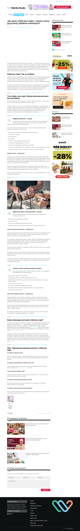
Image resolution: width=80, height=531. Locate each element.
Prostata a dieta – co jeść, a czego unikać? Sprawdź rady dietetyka (67, 34)
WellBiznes (52, 14)
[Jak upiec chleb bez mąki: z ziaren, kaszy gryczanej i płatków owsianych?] (28, 44)
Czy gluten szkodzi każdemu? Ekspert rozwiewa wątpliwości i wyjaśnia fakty (29, 344)
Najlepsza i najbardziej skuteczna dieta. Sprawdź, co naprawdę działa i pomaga (30, 115)
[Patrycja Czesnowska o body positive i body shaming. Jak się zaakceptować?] (16, 444)
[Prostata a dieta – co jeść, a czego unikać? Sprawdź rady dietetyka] (56, 36)
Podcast (27, 427)
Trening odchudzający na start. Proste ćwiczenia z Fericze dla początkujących (66, 42)
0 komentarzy (32, 27)
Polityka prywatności (35, 505)
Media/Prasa (33, 508)
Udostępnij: (10, 413)
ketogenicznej (34, 327)
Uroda (26, 14)
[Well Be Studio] (16, 8)
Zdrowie (21, 14)
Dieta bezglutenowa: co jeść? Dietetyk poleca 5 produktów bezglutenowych (29, 316)
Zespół (32, 500)
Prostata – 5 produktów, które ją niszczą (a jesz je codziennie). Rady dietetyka (37, 454)
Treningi (10, 14)
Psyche (32, 14)
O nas (31, 510)
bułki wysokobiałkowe (15, 330)
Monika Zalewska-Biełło (22, 27)
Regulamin (33, 503)
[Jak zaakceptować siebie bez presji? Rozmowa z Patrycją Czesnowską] (16, 429)
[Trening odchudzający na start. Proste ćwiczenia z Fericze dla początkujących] (56, 44)
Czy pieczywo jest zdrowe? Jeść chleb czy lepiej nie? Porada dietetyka (28, 92)
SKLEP (64, 14)
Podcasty (38, 14)
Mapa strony (33, 518)
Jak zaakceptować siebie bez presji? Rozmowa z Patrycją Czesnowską (37, 424)
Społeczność (33, 515)
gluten (22, 324)
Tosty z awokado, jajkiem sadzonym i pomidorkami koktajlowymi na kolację (29, 265)
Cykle (58, 14)
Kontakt (32, 513)
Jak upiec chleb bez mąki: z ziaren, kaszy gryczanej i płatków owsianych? (28, 22)
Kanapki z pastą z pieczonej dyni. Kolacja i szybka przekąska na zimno (27, 177)
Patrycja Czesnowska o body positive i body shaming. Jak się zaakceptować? (36, 439)
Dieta (15, 14)
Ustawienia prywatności (36, 525)
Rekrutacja (33, 523)
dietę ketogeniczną (22, 367)
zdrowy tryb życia (43, 112)
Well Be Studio (70, 528)
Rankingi (45, 14)
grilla (11, 341)
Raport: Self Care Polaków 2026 (38, 520)
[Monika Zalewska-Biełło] (10, 399)
